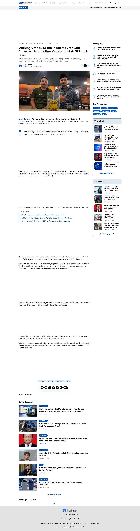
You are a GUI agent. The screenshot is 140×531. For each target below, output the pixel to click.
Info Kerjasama (77, 523)
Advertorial (43, 406)
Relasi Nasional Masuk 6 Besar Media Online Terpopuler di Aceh (43, 215)
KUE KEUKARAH (60, 381)
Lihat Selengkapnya (53, 494)
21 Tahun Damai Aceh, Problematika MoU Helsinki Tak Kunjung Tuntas (62, 469)
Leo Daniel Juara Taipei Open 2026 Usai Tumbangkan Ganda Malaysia (45, 221)
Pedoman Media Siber (55, 523)
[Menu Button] (119, 3)
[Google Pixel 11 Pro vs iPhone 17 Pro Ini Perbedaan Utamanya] (28, 484)
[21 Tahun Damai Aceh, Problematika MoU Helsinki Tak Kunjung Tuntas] (28, 470)
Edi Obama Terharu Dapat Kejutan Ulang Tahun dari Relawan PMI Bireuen (47, 218)
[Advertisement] (70, 26)
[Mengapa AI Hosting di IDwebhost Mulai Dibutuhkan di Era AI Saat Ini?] (98, 166)
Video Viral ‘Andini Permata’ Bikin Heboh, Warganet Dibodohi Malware (109, 80)
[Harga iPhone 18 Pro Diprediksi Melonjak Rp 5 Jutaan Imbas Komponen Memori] (98, 157)
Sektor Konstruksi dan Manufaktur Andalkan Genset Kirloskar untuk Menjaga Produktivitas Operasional (61, 410)
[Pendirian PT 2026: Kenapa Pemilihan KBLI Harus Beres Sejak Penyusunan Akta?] (28, 426)
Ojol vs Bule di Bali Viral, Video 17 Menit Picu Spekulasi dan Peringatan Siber (109, 65)
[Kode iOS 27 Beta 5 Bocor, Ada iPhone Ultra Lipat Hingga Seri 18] (98, 147)
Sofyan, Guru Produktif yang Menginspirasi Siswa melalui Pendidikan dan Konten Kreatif (63, 439)
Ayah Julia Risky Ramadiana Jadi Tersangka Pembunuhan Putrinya (63, 454)
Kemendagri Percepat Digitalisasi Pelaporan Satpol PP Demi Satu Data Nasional (109, 96)
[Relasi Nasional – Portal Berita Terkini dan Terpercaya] (25, 2)
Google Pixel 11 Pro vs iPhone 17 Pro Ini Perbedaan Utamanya (60, 483)
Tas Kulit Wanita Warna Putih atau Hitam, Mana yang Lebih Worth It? (111, 225)
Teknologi (98, 3)
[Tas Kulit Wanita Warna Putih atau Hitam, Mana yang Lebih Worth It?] (98, 226)
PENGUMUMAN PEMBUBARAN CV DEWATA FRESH (109, 216)
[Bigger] (88, 65)
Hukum (73, 3)
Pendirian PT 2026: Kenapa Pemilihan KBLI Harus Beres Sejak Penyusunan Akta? (62, 425)
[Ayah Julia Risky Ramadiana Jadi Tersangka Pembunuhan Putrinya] (28, 455)
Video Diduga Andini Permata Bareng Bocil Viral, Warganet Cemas (109, 48)
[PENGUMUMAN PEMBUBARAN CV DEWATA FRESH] (98, 217)
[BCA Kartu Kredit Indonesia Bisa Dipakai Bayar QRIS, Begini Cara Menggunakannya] (98, 138)
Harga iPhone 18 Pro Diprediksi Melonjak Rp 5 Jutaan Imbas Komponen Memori (111, 155)
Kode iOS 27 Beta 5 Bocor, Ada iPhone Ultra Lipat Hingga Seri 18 (111, 146)
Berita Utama (43, 450)
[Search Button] (115, 3)
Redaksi (43, 523)
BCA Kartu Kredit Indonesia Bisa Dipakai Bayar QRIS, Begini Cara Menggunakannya (111, 137)
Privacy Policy (95, 523)
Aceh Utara (42, 381)
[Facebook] (45, 387)
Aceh (41, 464)
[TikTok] (70, 519)
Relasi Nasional (66, 527)
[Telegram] (53, 387)
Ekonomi (53, 3)
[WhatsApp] (61, 387)
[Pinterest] (57, 387)
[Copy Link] (42, 387)
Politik (44, 3)
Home (37, 3)
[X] (49, 387)
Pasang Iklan (67, 523)
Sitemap (86, 523)
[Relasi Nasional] (70, 510)
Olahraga (82, 3)
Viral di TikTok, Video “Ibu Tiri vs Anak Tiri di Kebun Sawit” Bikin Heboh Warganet (107, 57)
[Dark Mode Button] (110, 3)
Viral (90, 3)
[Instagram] (61, 519)
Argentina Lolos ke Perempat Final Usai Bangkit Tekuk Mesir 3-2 (108, 73)
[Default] (85, 65)
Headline (50, 381)
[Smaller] (82, 65)
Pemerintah (63, 3)
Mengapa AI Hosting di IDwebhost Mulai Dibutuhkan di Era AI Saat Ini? (111, 164)
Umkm (68, 381)
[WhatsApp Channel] (79, 519)
